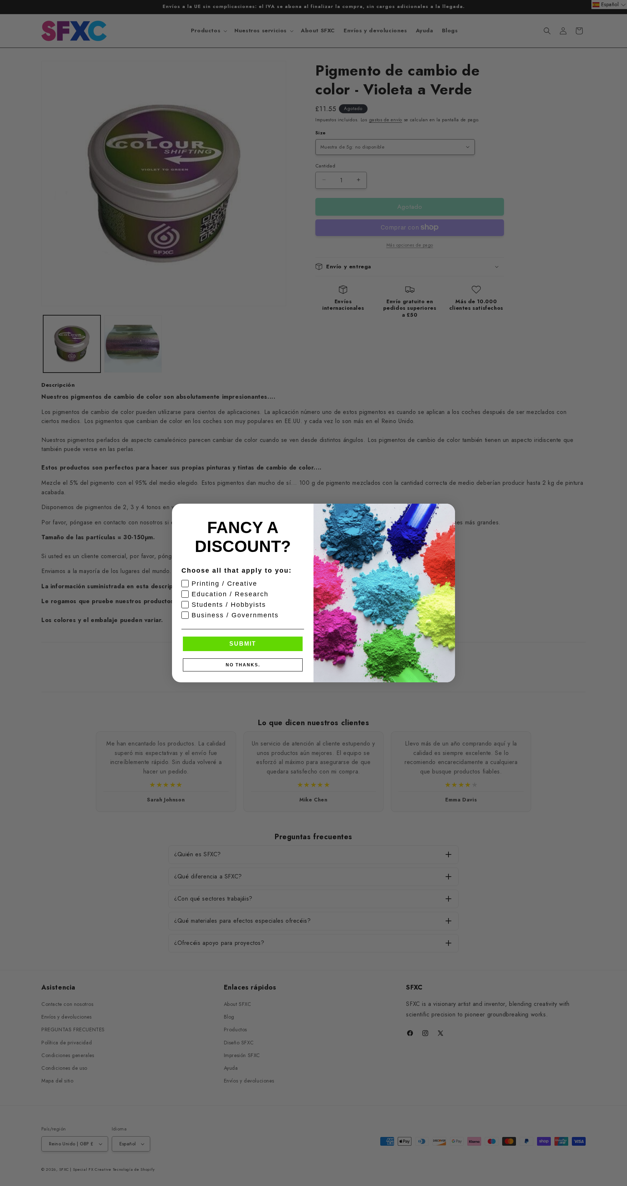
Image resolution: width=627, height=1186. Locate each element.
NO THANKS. (243, 664)
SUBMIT (242, 644)
